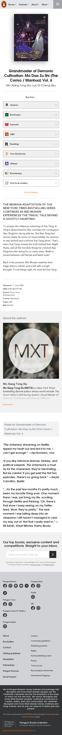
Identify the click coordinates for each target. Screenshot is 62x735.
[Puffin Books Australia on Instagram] (33, 597)
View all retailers (31, 192)
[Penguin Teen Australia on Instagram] (10, 604)
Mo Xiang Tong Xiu (18, 85)
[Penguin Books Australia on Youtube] (21, 586)
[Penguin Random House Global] (11, 723)
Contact (7, 647)
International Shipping (40, 675)
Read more (8, 404)
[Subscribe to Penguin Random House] (52, 554)
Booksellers (8, 641)
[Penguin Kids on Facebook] (33, 586)
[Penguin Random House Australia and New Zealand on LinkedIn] (27, 586)
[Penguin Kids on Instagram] (38, 586)
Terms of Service (28, 716)
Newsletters (8, 659)
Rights (33, 650)
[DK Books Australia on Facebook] (33, 608)
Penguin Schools (11, 671)
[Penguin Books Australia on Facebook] (5, 586)
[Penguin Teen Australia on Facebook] (5, 604)
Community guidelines (40, 640)
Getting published (11, 653)
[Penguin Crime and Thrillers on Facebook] (5, 615)
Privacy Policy (49, 564)
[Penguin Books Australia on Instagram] (10, 586)
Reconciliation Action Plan (42, 670)
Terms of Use (35, 564)
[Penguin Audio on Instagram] (5, 626)
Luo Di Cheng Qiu (44, 85)
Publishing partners (39, 645)
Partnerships (8, 665)
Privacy (34, 660)
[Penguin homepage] (4, 4)
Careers (34, 635)
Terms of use (36, 665)
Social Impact (9, 676)
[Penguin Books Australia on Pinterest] (16, 586)
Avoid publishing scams (41, 655)
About (6, 635)
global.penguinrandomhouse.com (19, 730)
